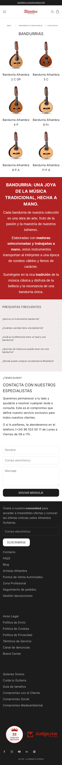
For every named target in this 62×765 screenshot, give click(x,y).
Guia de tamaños (14, 686)
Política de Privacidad (17, 635)
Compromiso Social (16, 699)
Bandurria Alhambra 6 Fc (46, 122)
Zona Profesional (14, 583)
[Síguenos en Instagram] (11, 751)
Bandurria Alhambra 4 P (16, 122)
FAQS (6, 558)
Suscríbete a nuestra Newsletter (31, 2)
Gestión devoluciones (17, 596)
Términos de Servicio (17, 641)
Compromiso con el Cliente (21, 693)
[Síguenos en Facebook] (4, 751)
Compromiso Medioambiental (23, 705)
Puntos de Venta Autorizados (23, 577)
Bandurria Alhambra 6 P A (16, 167)
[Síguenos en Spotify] (34, 751)
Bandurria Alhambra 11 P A (46, 167)
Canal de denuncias (16, 647)
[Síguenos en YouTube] (19, 751)
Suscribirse (16, 542)
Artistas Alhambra (15, 571)
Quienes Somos (13, 674)
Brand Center (12, 653)
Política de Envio (14, 622)
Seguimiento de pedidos (19, 589)
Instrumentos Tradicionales (31, 25)
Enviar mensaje (31, 492)
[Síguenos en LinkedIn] (26, 751)
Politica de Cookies (16, 628)
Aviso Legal (10, 616)
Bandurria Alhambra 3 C (46, 77)
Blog (6, 564)
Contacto (9, 552)
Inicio (9, 25)
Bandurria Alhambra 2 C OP (16, 77)
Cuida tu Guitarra (14, 680)
